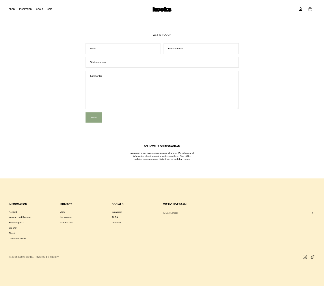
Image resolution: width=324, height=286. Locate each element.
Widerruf (13, 228)
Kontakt (13, 212)
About (12, 233)
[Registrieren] (312, 213)
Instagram (117, 212)
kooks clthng (25, 256)
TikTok (115, 217)
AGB (62, 212)
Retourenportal (16, 222)
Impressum (65, 217)
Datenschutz (66, 222)
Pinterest (116, 222)
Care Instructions (17, 238)
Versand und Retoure (20, 217)
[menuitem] (12, 9)
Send (94, 117)
